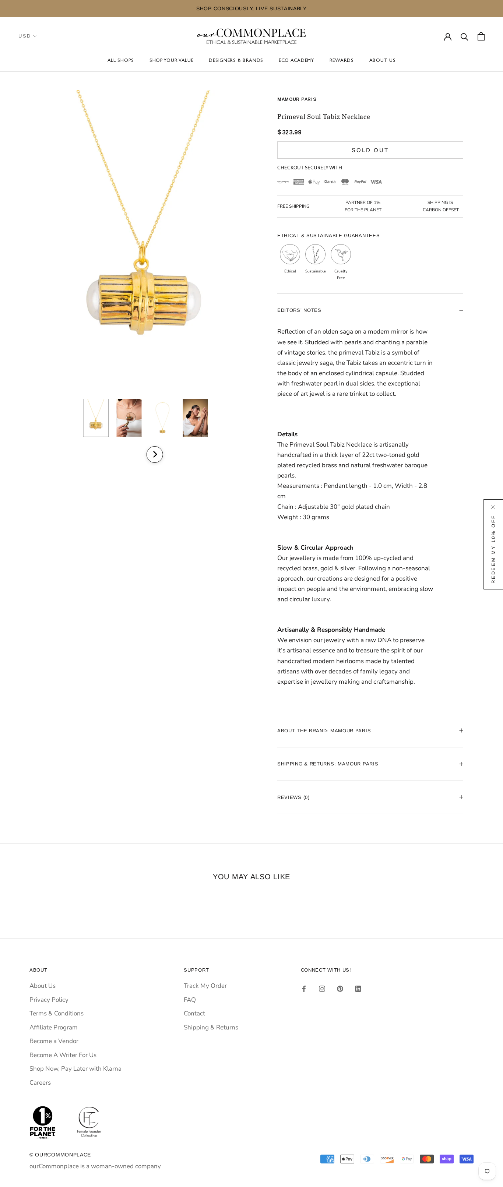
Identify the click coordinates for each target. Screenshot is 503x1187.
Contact (194, 1013)
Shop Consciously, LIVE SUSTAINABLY (153, 8)
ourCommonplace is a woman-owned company (95, 1166)
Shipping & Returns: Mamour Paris (327, 764)
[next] (154, 454)
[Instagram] (322, 988)
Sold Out (370, 150)
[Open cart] (481, 36)
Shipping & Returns (211, 1027)
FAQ (190, 1000)
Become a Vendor (53, 1041)
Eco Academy (296, 61)
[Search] (464, 36)
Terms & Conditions (56, 1013)
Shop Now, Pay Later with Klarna (75, 1068)
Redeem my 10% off (493, 549)
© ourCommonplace (60, 1155)
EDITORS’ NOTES (299, 310)
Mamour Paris (296, 99)
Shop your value (172, 61)
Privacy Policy (48, 1000)
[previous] (134, 454)
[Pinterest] (340, 988)
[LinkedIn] (358, 988)
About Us (382, 61)
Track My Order (205, 986)
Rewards (342, 61)
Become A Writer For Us (62, 1055)
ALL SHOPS (121, 61)
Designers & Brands (236, 61)
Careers (40, 1082)
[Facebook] (304, 988)
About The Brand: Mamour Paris (324, 730)
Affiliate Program (53, 1027)
